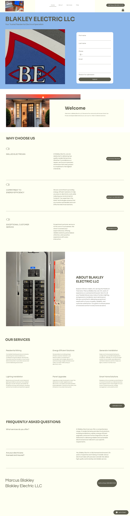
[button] (123, 9)
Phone (81, 51)
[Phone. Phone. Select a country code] (81, 55)
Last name (82, 43)
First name (82, 35)
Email (80, 59)
